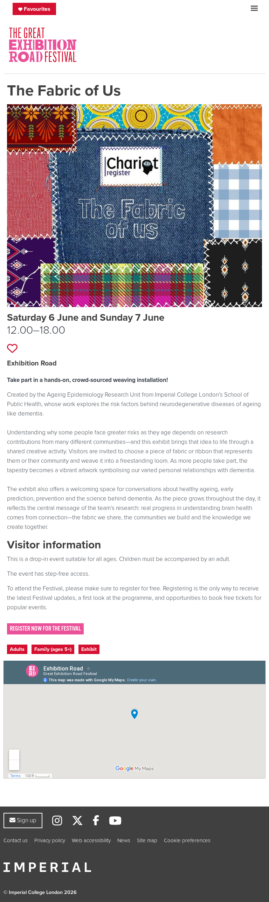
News (123, 840)
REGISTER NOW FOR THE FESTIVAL (45, 628)
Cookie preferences (187, 840)
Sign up (25, 820)
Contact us (16, 840)
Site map (147, 840)
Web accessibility (91, 840)
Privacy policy (49, 840)
